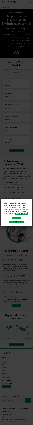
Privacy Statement (21, 213)
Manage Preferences (16, 221)
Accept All (16, 218)
